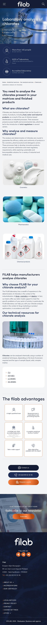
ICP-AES (11, 376)
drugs (18, 296)
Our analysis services (26, 82)
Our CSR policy (10, 589)
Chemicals (38, 82)
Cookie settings (11, 610)
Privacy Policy (10, 603)
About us (8, 582)
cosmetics (24, 296)
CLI (9, 372)
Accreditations (10, 585)
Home (4, 82)
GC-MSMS (12, 382)
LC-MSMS (12, 379)
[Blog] (18, 554)
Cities (6, 613)
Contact (7, 607)
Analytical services (13, 82)
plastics (34, 296)
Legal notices (10, 600)
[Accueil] (23, 4)
